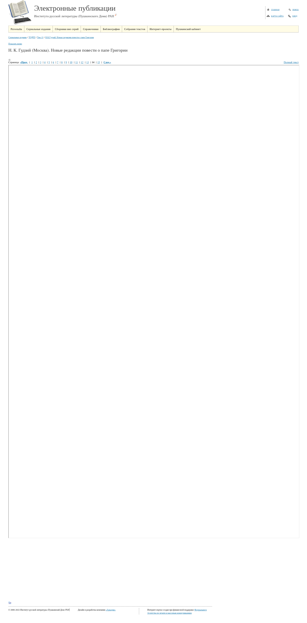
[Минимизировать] (9, 59)
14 (93, 62)
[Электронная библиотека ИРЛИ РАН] (21, 13)
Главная (275, 9)
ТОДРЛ (32, 37)
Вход (294, 16)
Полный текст (291, 62)
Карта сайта (277, 16)
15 (98, 62)
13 (87, 62)
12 (82, 62)
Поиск (295, 9)
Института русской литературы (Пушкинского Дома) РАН (74, 16)
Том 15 (40, 37)
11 (76, 62)
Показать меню (15, 43)
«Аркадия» (111, 609)
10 (71, 62)
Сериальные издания (17, 37)
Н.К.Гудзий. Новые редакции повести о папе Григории (69, 37)
